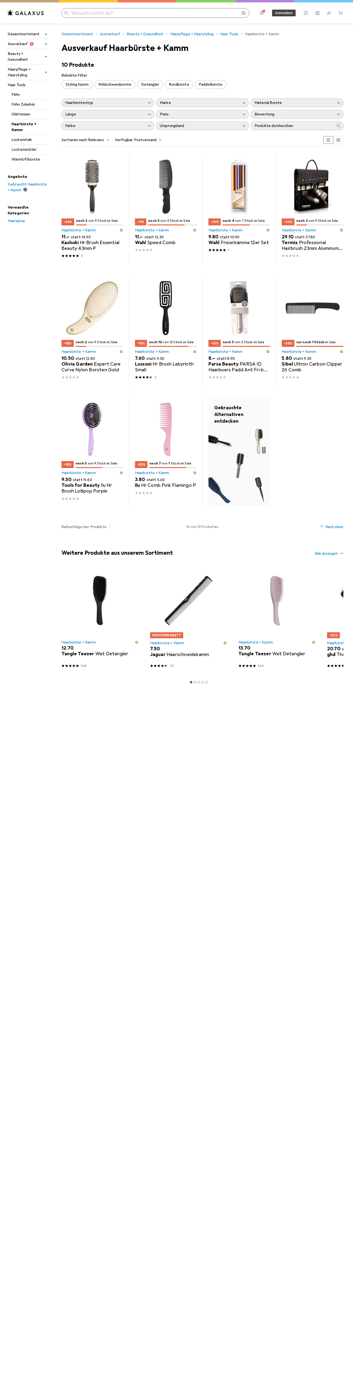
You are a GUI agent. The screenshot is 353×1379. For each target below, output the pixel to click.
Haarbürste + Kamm (24, 127)
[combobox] (97, 140)
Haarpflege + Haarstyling (19, 72)
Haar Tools (17, 85)
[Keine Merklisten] (329, 13)
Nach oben (334, 526)
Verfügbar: (124, 140)
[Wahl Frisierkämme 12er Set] (239, 210)
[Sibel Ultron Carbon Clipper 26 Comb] (312, 331)
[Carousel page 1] (191, 682)
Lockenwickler (24, 149)
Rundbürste (179, 84)
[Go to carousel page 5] (206, 682)
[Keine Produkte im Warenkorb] (340, 13)
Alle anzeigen (326, 553)
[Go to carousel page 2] (195, 682)
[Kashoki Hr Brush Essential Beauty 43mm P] (92, 210)
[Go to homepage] (26, 13)
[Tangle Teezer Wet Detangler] (100, 619)
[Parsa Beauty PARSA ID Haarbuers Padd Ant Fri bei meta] (239, 331)
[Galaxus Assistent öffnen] (306, 13)
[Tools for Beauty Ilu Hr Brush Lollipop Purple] (92, 452)
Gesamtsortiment (23, 34)
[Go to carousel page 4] (202, 682)
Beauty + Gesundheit (18, 56)
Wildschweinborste (115, 84)
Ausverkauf (18, 44)
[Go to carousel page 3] (199, 682)
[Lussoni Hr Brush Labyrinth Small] (165, 331)
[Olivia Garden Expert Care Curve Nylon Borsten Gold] (92, 331)
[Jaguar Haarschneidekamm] (188, 619)
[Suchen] (66, 13)
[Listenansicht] (338, 140)
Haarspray (16, 220)
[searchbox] (292, 126)
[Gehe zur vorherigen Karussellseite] (64, 620)
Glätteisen (21, 114)
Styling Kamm (77, 84)
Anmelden (283, 13)
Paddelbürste (211, 84)
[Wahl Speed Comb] (165, 210)
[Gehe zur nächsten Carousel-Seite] (335, 620)
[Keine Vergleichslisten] (317, 13)
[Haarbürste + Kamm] (239, 453)
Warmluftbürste (26, 159)
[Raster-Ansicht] (328, 140)
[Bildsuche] (243, 13)
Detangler (150, 84)
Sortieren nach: (74, 140)
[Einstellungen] (262, 13)
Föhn (16, 94)
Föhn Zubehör (23, 104)
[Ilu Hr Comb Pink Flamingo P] (165, 452)
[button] (121, 230)
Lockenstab (22, 139)
